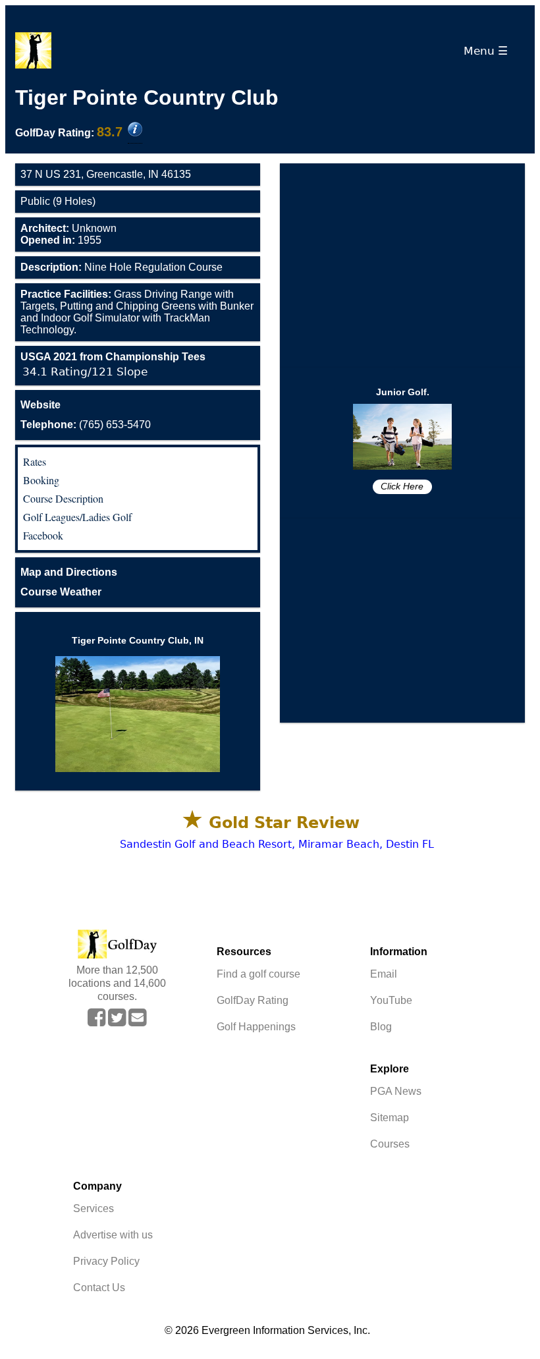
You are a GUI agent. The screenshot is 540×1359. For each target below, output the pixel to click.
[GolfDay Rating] (135, 130)
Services (93, 1208)
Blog (381, 1026)
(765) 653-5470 (85, 424)
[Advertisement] (402, 265)
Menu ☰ (489, 50)
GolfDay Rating (252, 1000)
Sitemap (389, 1117)
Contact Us (99, 1287)
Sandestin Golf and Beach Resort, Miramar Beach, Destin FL (277, 844)
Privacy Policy (106, 1261)
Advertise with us (113, 1234)
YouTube (391, 1000)
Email (383, 974)
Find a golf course (258, 974)
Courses (390, 1144)
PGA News (395, 1091)
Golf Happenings (256, 1026)
